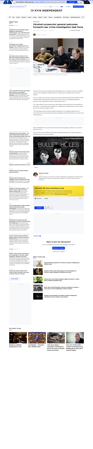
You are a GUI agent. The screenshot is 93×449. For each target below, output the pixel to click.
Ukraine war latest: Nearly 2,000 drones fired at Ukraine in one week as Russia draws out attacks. (19, 272)
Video (45, 17)
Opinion (40, 17)
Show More (14, 278)
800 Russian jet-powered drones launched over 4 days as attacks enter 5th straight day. (19, 221)
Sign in (63, 251)
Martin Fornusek (42, 34)
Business (24, 17)
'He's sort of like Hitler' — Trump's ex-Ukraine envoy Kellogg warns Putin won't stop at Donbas (74, 347)
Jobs (41, 6)
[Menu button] (9, 17)
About (34, 6)
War (13, 17)
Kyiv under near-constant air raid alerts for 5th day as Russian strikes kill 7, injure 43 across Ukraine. (19, 57)
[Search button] (83, 17)
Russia (29, 17)
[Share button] (82, 30)
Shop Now (72, 2)
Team (38, 6)
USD (80, 198)
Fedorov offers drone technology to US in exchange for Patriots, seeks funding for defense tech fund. (19, 255)
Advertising (45, 6)
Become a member (58, 248)
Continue (39, 207)
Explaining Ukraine (75, 17)
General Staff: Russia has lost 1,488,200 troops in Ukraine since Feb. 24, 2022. (19, 179)
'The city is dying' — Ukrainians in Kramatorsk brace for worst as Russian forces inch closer (56, 347)
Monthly (39, 198)
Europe (35, 17)
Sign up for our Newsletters (17, 6)
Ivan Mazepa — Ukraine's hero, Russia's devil (36, 345)
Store (52, 6)
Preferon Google (75, 30)
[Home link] (46, 11)
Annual (46, 198)
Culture (50, 17)
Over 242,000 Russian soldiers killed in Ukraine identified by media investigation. (19, 207)
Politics (18, 17)
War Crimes (66, 17)
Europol (36, 167)
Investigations (57, 17)
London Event (57, 6)
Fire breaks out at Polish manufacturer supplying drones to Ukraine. (18, 46)
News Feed (36, 21)
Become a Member (78, 6)
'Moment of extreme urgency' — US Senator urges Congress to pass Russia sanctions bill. (19, 190)
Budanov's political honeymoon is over (19, 164)
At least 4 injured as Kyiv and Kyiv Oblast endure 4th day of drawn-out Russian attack (19, 237)
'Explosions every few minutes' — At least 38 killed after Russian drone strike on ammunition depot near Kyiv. (19, 135)
